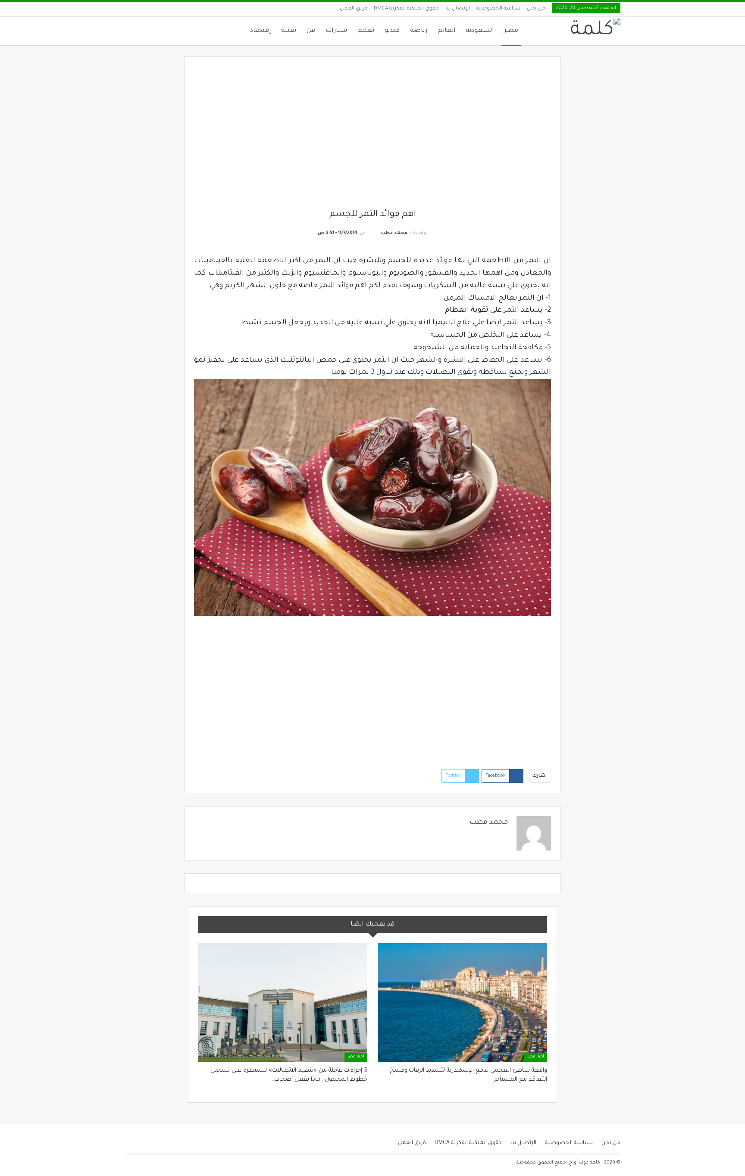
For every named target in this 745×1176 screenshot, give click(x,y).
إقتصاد (260, 31)
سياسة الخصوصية (498, 9)
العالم (446, 31)
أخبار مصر (535, 1057)
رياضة (418, 31)
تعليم (365, 31)
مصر (511, 31)
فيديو (392, 31)
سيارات (336, 31)
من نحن (536, 9)
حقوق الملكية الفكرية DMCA (406, 9)
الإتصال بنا (457, 9)
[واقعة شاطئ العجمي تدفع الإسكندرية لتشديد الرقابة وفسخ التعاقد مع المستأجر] (462, 1002)
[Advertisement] (372, 137)
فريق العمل (353, 9)
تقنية (288, 31)
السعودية (480, 31)
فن (311, 31)
